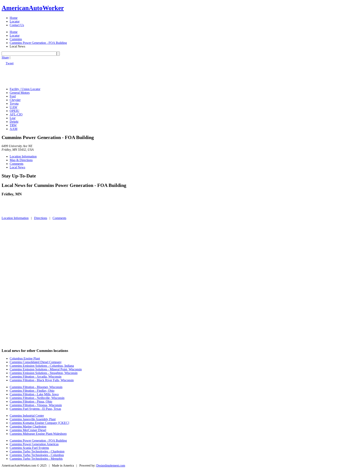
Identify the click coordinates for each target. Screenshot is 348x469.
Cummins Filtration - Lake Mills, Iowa (34, 394)
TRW (13, 125)
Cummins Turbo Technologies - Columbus (37, 455)
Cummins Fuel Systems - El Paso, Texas (35, 408)
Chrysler (15, 100)
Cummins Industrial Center (27, 415)
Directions (40, 218)
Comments (16, 163)
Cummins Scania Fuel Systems (29, 447)
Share (5, 57)
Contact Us (17, 25)
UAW (13, 107)
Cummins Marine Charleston (28, 426)
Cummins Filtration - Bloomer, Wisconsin (36, 387)
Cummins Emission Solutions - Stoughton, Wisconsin (44, 373)
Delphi (14, 121)
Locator (15, 21)
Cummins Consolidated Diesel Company (36, 362)
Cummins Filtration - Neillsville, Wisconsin (37, 398)
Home (14, 18)
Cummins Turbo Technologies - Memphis (36, 458)
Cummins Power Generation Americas (34, 444)
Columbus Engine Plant (25, 358)
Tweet (9, 63)
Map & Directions (21, 160)
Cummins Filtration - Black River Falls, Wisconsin (42, 380)
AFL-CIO (16, 114)
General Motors (20, 92)
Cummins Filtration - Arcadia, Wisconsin (35, 376)
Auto (33, 7)
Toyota (14, 103)
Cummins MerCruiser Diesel (28, 430)
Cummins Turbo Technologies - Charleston (37, 451)
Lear (13, 118)
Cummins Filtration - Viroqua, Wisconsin (36, 405)
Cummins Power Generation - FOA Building (38, 42)
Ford (13, 96)
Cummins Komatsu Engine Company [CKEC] (39, 423)
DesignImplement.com (110, 465)
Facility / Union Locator (25, 89)
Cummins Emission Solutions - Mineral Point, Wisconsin (46, 369)
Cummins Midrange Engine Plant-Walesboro (38, 433)
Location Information (23, 156)
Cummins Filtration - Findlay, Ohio (32, 390)
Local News (17, 167)
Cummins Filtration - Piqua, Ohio (31, 401)
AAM (13, 129)
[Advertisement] (75, 74)
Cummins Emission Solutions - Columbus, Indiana (42, 365)
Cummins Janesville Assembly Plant (33, 419)
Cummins (16, 39)
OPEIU (14, 110)
